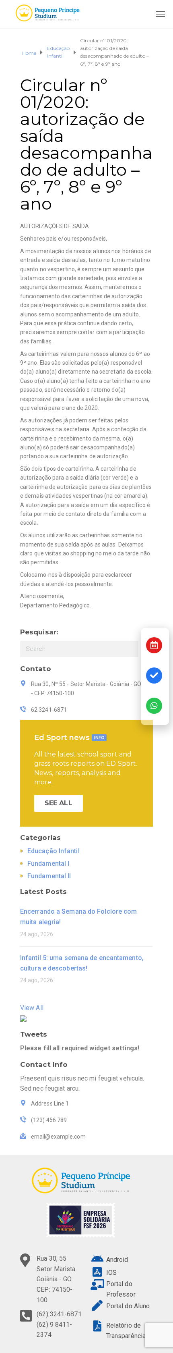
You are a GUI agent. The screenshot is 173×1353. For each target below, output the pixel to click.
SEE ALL (58, 803)
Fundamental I (48, 863)
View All (31, 1008)
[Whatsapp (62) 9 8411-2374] (154, 706)
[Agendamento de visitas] (154, 645)
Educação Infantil (58, 52)
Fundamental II (49, 876)
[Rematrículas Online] (154, 675)
